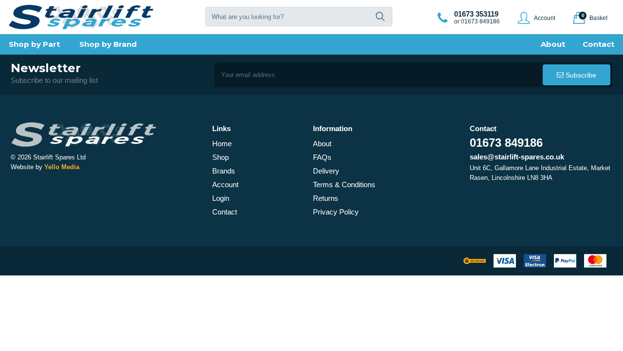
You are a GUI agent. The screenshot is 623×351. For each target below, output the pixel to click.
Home (222, 143)
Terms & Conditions (344, 184)
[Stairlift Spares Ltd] (82, 17)
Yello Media (61, 167)
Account (225, 184)
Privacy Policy (336, 212)
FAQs (322, 157)
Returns (325, 198)
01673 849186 (506, 142)
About (322, 143)
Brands (223, 171)
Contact (224, 212)
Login (220, 198)
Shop (220, 157)
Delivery (326, 171)
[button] (380, 16)
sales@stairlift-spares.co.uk (517, 157)
